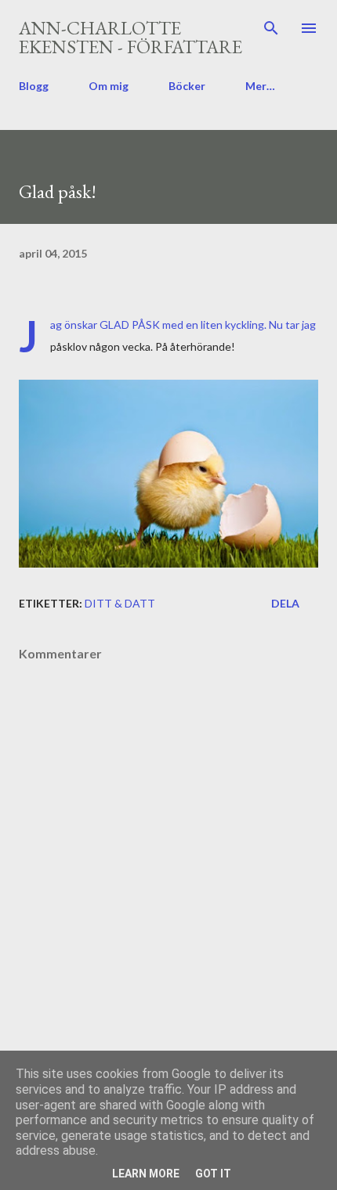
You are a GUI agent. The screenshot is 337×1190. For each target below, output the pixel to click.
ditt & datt (120, 603)
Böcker (186, 85)
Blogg (34, 85)
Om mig (109, 85)
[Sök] (271, 28)
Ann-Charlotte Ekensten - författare (130, 37)
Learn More (145, 1173)
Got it (213, 1173)
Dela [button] (285, 603)
